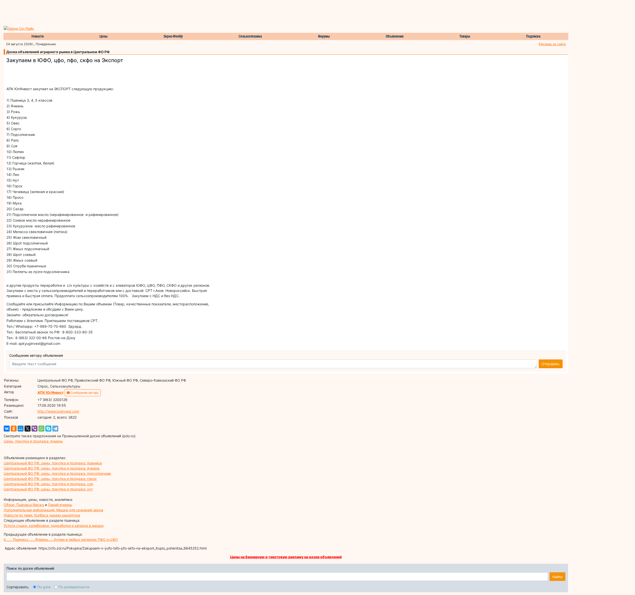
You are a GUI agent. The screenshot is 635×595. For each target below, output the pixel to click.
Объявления (395, 36)
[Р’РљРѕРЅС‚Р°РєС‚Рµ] (7, 429)
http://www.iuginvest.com (58, 411)
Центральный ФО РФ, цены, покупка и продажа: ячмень (52, 468)
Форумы (324, 36)
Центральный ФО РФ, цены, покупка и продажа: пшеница (53, 463)
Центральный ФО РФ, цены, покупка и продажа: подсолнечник (57, 473)
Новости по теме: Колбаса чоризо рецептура (42, 515)
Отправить (550, 364)
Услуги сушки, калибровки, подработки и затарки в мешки (53, 525)
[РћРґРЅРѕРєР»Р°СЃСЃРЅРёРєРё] (14, 429)
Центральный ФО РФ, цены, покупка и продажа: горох (50, 478)
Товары (464, 36)
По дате (44, 587)
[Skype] (48, 429)
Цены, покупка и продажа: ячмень (33, 441)
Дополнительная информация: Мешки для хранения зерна (53, 510)
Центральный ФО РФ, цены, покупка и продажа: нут (48, 489)
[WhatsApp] (41, 429)
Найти (557, 577)
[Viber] (34, 429)
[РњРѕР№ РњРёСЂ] (21, 429)
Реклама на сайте (552, 44)
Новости (38, 36)
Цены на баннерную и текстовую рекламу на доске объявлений (286, 557)
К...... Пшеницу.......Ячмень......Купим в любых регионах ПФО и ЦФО (61, 539)
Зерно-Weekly (173, 36)
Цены (103, 36)
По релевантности (74, 587)
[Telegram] (55, 429)
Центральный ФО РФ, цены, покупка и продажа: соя (48, 484)
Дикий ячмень (60, 505)
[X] (28, 429)
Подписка (533, 36)
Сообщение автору (84, 393)
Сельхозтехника (250, 36)
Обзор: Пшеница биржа (24, 505)
